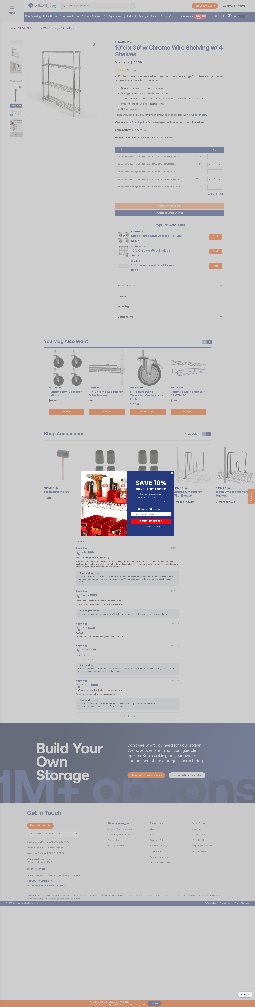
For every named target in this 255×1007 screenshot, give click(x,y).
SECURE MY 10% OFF (151, 521)
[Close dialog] (172, 473)
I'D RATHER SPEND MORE (150, 527)
